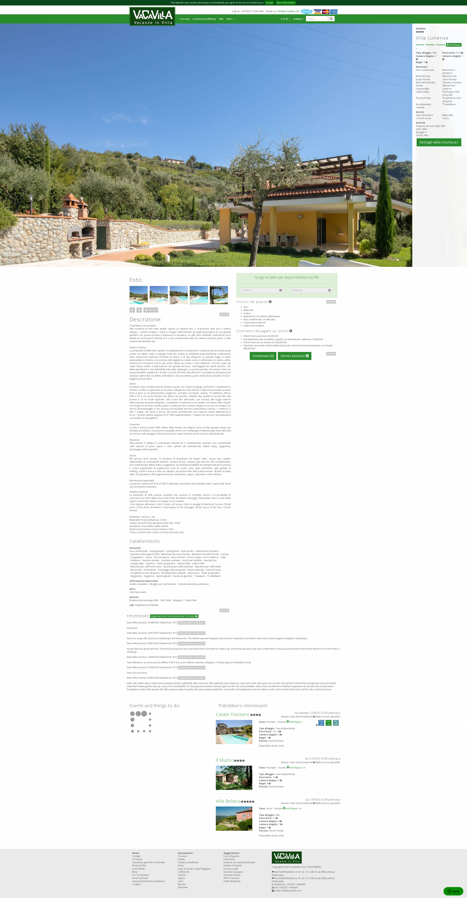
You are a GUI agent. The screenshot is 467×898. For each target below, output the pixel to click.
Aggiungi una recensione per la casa (173, 616)
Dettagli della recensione (191, 622)
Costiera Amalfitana (204, 19)
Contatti (136, 856)
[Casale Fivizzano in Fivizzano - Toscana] (234, 731)
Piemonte (183, 887)
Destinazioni (185, 853)
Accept (269, 2)
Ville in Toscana (231, 878)
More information (286, 2)
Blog (134, 871)
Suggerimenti (231, 853)
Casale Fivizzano (233, 714)
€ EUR (285, 19)
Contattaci (261, 356)
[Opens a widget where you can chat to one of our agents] (453, 891)
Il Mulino (225, 760)
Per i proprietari (140, 874)
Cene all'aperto (231, 856)
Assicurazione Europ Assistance (148, 881)
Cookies (136, 884)
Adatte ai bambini (232, 865)
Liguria (181, 878)
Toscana (185, 19)
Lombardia (183, 871)
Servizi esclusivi (293, 356)
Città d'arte (229, 859)
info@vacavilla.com (288, 11)
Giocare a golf (230, 868)
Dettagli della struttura (438, 142)
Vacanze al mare (231, 874)
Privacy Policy (139, 865)
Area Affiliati (138, 868)
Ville (221, 19)
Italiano (298, 19)
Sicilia (181, 865)
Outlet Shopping (231, 881)
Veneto (181, 859)
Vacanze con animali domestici (239, 862)
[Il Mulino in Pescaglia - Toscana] (234, 777)
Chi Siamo (137, 859)
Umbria (182, 874)
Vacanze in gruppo (233, 871)
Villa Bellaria (228, 801)
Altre (229, 19)
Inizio (223, 314)
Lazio (180, 881)
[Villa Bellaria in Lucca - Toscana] (234, 818)
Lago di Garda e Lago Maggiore (194, 868)
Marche (182, 884)
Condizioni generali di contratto (148, 862)
